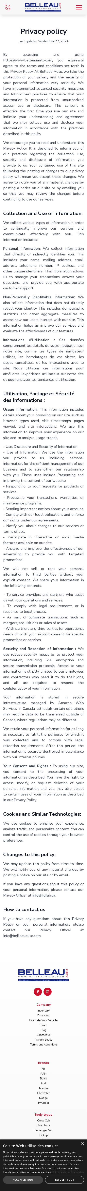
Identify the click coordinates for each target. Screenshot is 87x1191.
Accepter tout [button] (23, 1180)
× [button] (82, 1143)
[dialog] (43, 1165)
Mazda (43, 1088)
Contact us (44, 1035)
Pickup (43, 1135)
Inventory (44, 1011)
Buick (43, 1078)
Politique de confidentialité (68, 1172)
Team (43, 1025)
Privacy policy (43, 1040)
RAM (43, 1074)
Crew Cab (43, 1120)
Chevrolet (43, 1093)
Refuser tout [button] (64, 1180)
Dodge (43, 1098)
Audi (44, 1083)
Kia (44, 1069)
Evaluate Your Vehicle (43, 1020)
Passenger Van (43, 1130)
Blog (44, 1030)
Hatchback (43, 1125)
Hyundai (43, 1103)
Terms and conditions (43, 1044)
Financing (43, 1015)
